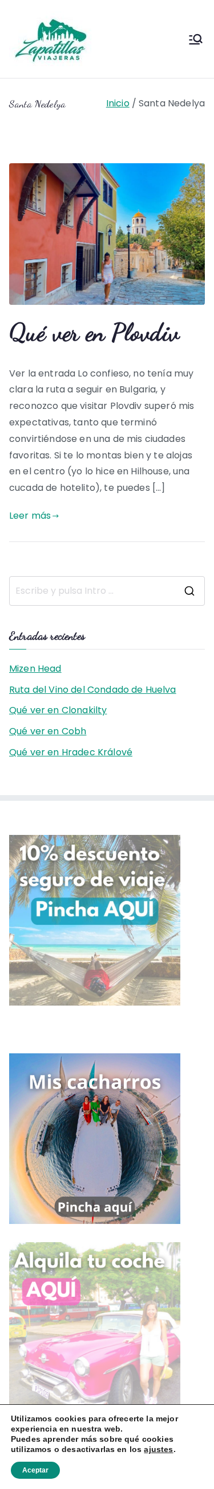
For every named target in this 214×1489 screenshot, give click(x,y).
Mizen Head (35, 668)
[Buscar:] (107, 591)
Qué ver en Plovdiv (94, 332)
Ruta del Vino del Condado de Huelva (92, 689)
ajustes (158, 1449)
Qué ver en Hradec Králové (70, 752)
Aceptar (35, 1470)
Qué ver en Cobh (47, 731)
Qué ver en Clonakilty (58, 710)
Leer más (30, 515)
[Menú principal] (196, 39)
